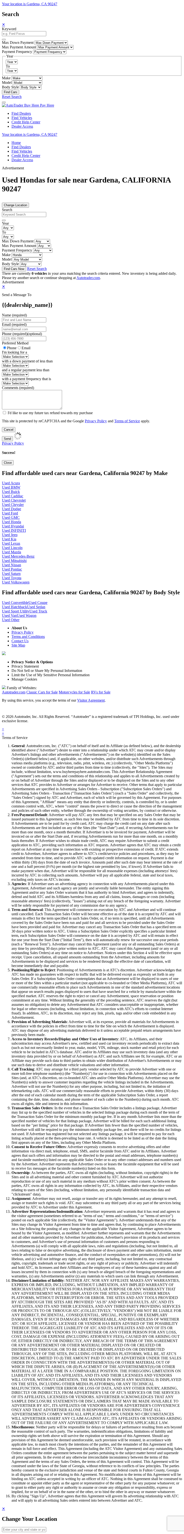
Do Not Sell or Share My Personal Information (47, 671)
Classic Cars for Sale (42, 692)
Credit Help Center (26, 122)
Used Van (9, 615)
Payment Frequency (17, 52)
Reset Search (12, 97)
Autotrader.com (88, 278)
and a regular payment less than (25, 370)
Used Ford (10, 513)
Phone (22, 334)
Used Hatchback (14, 607)
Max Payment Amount (19, 47)
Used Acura (11, 483)
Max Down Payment (18, 42)
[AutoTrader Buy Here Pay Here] (28, 105)
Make (6, 78)
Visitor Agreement (91, 700)
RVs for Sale (100, 692)
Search (7, 210)
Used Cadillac (12, 496)
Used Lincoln (12, 548)
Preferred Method (15, 343)
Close (8, 462)
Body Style (10, 87)
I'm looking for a (14, 352)
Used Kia (9, 539)
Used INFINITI (14, 530)
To (8, 66)
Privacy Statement (25, 666)
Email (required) (14, 324)
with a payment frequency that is (26, 379)
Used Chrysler (13, 505)
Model (7, 82)
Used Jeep (9, 535)
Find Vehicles (22, 118)
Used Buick (11, 492)
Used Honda (11, 522)
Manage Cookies (24, 679)
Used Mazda (11, 552)
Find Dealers (21, 113)
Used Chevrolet (14, 500)
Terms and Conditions (28, 637)
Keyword (9, 29)
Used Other (10, 620)
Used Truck (38, 611)
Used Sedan (36, 607)
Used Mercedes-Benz (18, 556)
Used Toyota (11, 578)
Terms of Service (127, 421)
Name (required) (14, 315)
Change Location (15, 205)
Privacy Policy (96, 421)
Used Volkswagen (15, 582)
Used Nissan (11, 565)
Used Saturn (11, 574)
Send (7, 439)
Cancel (8, 429)
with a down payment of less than (27, 361)
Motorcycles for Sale (74, 692)
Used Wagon (26, 615)
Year (5, 223)
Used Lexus (11, 543)
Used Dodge (11, 509)
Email (26, 348)
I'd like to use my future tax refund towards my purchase (50, 413)
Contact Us (20, 641)
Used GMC (11, 517)
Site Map (18, 645)
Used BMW (11, 487)
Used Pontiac (12, 569)
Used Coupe (38, 603)
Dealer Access (22, 126)
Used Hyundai (13, 526)
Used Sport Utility (15, 611)
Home (16, 143)
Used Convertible (15, 603)
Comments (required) (18, 388)
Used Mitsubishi (14, 561)
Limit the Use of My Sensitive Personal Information (51, 675)
